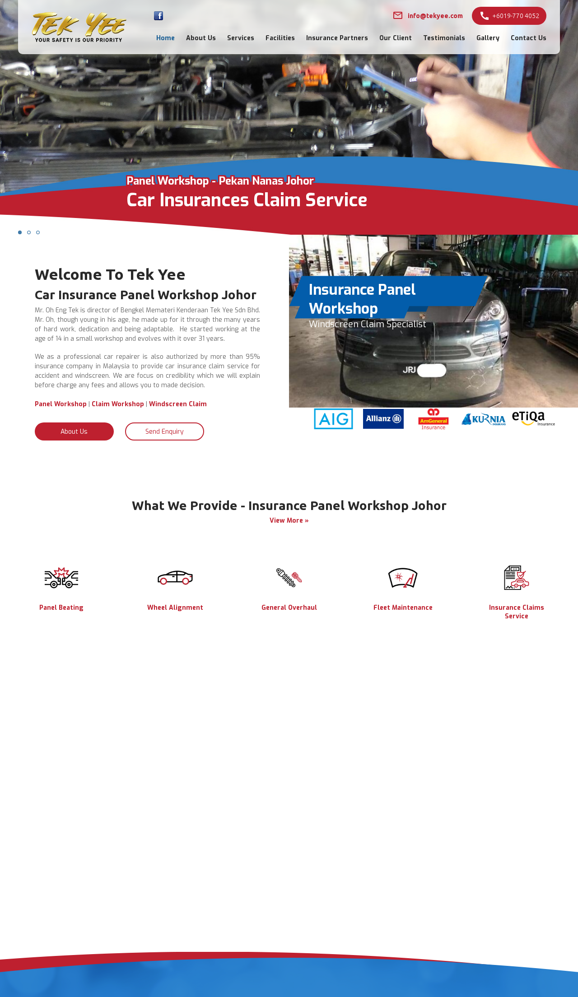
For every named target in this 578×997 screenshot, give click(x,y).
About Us (201, 38)
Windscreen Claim (178, 404)
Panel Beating (61, 607)
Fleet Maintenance (403, 607)
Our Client (395, 38)
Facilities (280, 38)
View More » (289, 520)
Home (165, 38)
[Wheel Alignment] (175, 588)
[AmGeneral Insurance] (434, 428)
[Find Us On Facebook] (158, 15)
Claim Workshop (118, 404)
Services (240, 38)
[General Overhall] (289, 588)
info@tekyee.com (435, 15)
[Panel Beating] (61, 588)
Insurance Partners (337, 38)
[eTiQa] (533, 428)
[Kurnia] (484, 428)
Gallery (487, 38)
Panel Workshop (61, 404)
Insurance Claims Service (516, 612)
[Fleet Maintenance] (402, 588)
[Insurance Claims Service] (516, 588)
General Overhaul (289, 607)
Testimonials (444, 38)
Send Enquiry (164, 431)
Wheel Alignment (175, 607)
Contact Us (528, 38)
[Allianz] (383, 426)
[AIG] (333, 427)
